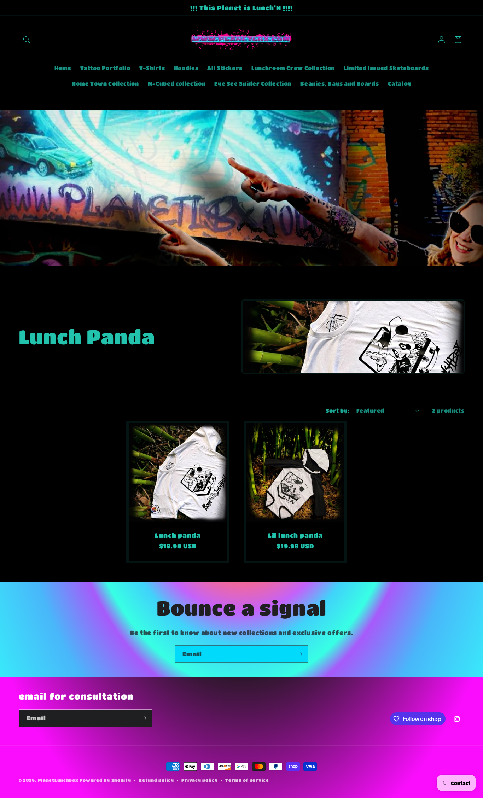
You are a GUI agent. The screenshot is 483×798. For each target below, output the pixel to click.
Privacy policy (199, 780)
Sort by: (337, 411)
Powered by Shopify (105, 780)
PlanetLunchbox (58, 780)
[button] (27, 39)
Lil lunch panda (295, 535)
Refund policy (156, 780)
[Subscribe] (300, 654)
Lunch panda (177, 535)
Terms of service (247, 780)
